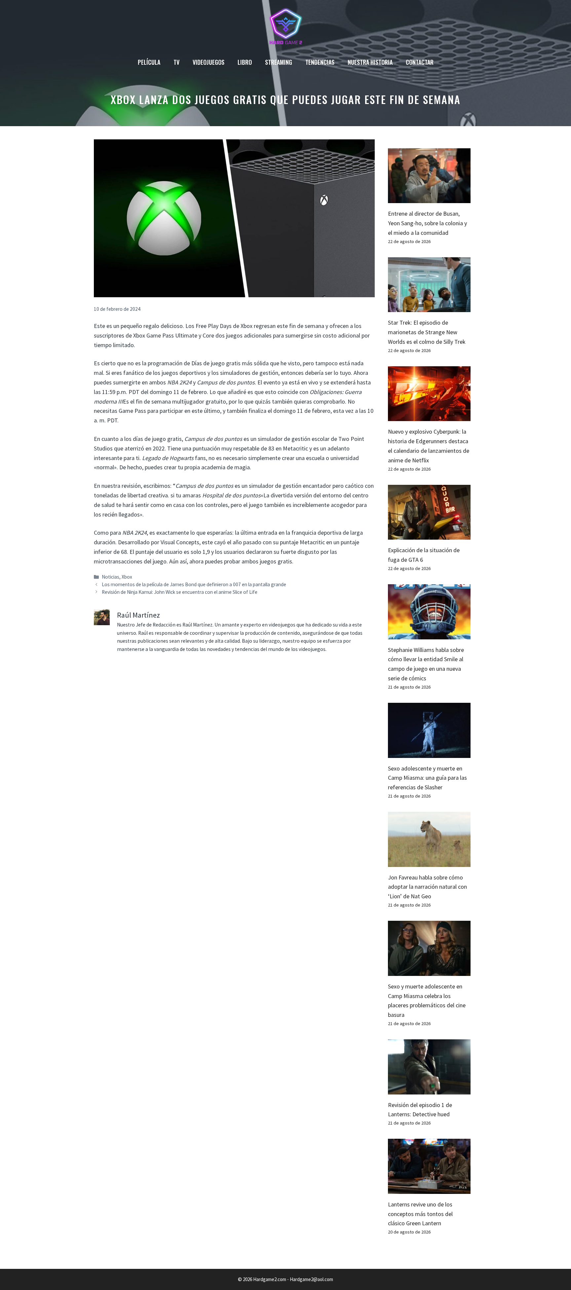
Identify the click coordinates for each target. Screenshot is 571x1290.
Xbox (127, 577)
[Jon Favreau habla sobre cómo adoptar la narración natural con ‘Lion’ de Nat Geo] (429, 862)
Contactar (420, 62)
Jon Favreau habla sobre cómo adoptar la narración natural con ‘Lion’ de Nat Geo (427, 887)
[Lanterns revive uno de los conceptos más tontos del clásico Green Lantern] (429, 1189)
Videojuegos (208, 62)
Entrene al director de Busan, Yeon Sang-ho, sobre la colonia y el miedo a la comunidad (427, 223)
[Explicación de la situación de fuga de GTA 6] (429, 535)
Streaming (278, 62)
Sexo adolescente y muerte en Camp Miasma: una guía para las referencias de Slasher (427, 778)
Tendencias (319, 62)
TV (176, 62)
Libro (245, 62)
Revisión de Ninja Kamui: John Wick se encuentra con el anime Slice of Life (179, 592)
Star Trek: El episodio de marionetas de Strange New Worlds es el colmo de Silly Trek (427, 332)
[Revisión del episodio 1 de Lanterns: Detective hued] (429, 1089)
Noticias (110, 577)
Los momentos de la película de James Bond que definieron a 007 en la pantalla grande (194, 584)
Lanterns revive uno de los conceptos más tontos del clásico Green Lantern (420, 1213)
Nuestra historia (370, 62)
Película (149, 62)
